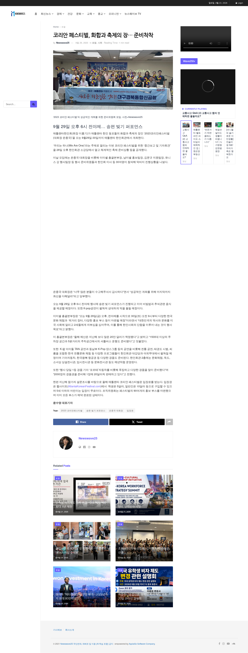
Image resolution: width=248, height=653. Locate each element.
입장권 (130, 410)
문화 (78, 13)
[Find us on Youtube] (228, 644)
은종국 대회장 (116, 410)
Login (240, 3)
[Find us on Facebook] (219, 644)
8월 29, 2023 (82, 42)
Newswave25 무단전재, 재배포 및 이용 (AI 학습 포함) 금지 (86, 643)
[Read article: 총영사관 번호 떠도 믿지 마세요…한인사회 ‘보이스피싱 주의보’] (82, 540)
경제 (59, 13)
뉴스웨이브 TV (133, 13)
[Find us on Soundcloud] (233, 644)
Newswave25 (62, 42)
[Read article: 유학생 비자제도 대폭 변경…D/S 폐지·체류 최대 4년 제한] (82, 495)
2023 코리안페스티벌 (71, 410)
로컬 (63, 26)
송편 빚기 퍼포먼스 (95, 410)
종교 (100, 13)
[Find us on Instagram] (223, 644)
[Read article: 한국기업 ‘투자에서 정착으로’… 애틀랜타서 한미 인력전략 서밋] (144, 495)
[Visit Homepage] (18, 13)
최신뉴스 (46, 13)
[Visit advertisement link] (20, 37)
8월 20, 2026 (62, 557)
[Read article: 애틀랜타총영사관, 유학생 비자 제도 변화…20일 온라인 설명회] (144, 586)
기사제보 (57, 629)
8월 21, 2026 (62, 511)
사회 (100, 42)
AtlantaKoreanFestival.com (84, 386)
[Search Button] (33, 104)
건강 (70, 13)
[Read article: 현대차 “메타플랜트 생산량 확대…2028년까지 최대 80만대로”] (82, 586)
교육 (89, 13)
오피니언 (114, 13)
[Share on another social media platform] (169, 422)
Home (56, 26)
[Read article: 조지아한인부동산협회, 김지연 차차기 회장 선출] (144, 540)
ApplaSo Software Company (142, 643)
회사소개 (69, 629)
